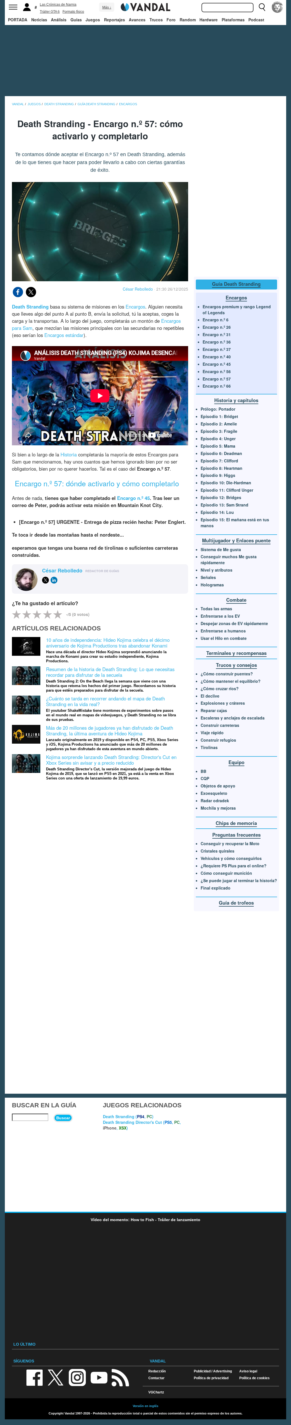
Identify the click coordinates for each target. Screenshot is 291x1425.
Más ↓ (106, 7)
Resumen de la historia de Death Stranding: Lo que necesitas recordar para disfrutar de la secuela (110, 672)
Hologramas (212, 585)
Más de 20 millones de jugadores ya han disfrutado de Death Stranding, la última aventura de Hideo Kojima (109, 730)
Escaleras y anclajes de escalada (233, 718)
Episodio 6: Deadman (221, 453)
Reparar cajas (214, 710)
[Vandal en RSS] (120, 1377)
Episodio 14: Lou (217, 512)
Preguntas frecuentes (236, 834)
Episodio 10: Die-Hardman (226, 482)
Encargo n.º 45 (217, 364)
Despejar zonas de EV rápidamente (234, 623)
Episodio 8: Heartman (221, 468)
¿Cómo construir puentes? (227, 674)
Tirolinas (209, 747)
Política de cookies (254, 1378)
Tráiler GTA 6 (50, 12)
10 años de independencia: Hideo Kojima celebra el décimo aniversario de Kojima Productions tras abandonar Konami (108, 642)
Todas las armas (216, 608)
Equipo (236, 762)
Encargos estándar (64, 335)
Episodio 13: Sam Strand (224, 505)
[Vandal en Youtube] (99, 1377)
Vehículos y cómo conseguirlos (231, 858)
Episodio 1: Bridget (219, 416)
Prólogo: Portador (218, 409)
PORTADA (17, 19)
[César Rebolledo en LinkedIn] (54, 580)
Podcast (256, 19)
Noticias (39, 19)
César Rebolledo (138, 289)
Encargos (135, 306)
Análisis (58, 19)
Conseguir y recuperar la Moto (230, 843)
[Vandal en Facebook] (34, 1377)
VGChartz (156, 1392)
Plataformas (233, 19)
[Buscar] (262, 7)
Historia (69, 454)
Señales (208, 577)
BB (203, 771)
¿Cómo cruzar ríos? (220, 688)
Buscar (63, 1118)
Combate (236, 599)
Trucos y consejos (236, 664)
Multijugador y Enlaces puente (236, 540)
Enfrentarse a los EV (220, 616)
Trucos (156, 19)
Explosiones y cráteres (223, 703)
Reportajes (114, 19)
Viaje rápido (212, 732)
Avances (137, 19)
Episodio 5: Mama (218, 446)
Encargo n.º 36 (217, 342)
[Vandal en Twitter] (56, 1377)
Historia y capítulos (236, 400)
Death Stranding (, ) (128, 1116)
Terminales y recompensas (236, 653)
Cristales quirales (217, 851)
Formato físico (73, 12)
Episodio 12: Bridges (221, 497)
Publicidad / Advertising (213, 1371)
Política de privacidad (211, 1378)
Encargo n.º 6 (215, 319)
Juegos (93, 19)
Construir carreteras (220, 725)
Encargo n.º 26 (217, 327)
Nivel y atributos (216, 570)
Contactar (156, 1378)
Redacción (157, 1371)
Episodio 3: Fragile (219, 431)
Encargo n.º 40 (217, 356)
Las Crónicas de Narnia (58, 5)
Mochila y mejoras (218, 808)
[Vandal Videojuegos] (145, 6)
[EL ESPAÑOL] (277, 7)
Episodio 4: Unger (218, 438)
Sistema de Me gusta (221, 549)
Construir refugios (218, 740)
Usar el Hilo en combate (224, 638)
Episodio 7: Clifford (219, 461)
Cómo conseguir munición (226, 873)
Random (188, 19)
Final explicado (215, 888)
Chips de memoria (236, 823)
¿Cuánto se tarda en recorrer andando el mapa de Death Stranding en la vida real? (105, 701)
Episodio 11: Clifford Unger (227, 490)
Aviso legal (248, 1371)
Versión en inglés (145, 1406)
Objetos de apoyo (218, 786)
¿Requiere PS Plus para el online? (234, 865)
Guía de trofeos (236, 902)
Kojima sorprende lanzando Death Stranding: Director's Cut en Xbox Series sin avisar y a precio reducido (111, 760)
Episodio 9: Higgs (218, 475)
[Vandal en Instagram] (77, 1377)
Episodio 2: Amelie (219, 424)
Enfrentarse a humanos (223, 631)
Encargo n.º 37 (217, 349)
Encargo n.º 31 (217, 334)
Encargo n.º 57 (217, 379)
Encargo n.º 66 (217, 386)
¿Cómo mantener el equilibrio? (231, 681)
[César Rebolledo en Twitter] (45, 580)
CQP (205, 778)
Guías (76, 19)
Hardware (208, 19)
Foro (171, 19)
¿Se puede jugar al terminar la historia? (239, 880)
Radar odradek (215, 800)
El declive (210, 696)
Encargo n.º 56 (217, 371)
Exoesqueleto (214, 793)
